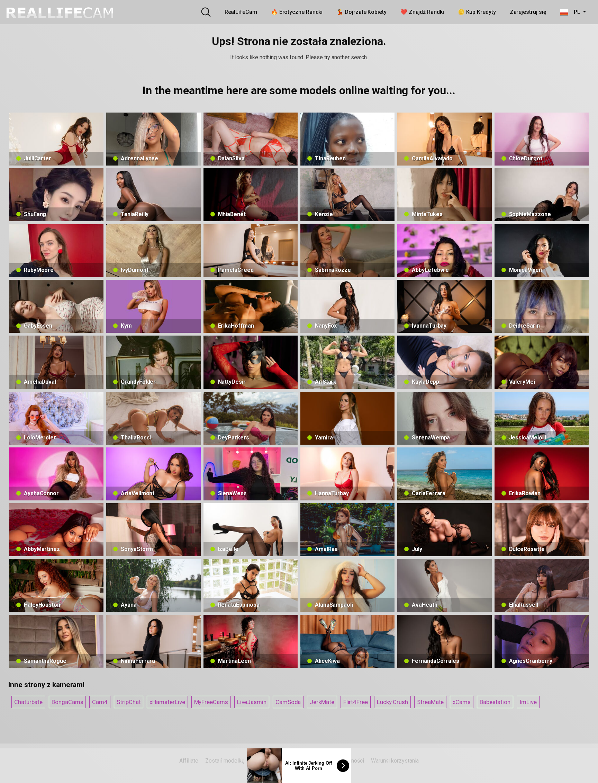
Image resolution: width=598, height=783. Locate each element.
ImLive (528, 702)
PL (574, 12)
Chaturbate (28, 702)
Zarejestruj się (528, 12)
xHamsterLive (167, 702)
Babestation (495, 702)
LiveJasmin (251, 702)
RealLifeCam (241, 12)
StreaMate (430, 702)
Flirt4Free (355, 702)
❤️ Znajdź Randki (422, 12)
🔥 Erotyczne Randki (297, 12)
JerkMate (322, 702)
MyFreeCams (211, 702)
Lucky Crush (392, 702)
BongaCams (67, 702)
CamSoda (288, 702)
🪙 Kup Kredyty (477, 12)
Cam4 (100, 702)
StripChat (129, 702)
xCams (462, 702)
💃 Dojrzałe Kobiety (361, 12)
